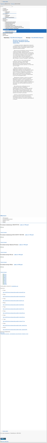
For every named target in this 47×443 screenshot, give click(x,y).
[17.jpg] (4, 281)
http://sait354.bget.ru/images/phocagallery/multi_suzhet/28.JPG (15, 329)
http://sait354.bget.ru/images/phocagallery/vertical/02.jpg (14, 313)
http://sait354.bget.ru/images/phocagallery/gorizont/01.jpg (14, 292)
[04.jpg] (4, 280)
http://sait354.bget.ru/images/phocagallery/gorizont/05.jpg (14, 296)
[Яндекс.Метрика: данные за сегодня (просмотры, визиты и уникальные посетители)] (4, 441)
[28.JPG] (5, 284)
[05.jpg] (4, 275)
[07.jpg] (4, 278)
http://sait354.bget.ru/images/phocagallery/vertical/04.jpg (14, 317)
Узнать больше (3, 232)
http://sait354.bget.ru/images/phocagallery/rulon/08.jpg (13, 304)
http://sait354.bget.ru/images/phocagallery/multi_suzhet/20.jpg (15, 325)
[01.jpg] (4, 274)
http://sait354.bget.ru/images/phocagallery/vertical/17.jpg (14, 321)
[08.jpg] (4, 277)
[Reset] (12, 6)
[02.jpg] (4, 279)
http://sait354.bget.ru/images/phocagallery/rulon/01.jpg (13, 300)
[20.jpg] (4, 282)
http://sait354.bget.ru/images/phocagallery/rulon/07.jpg (13, 308)
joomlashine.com (15, 286)
